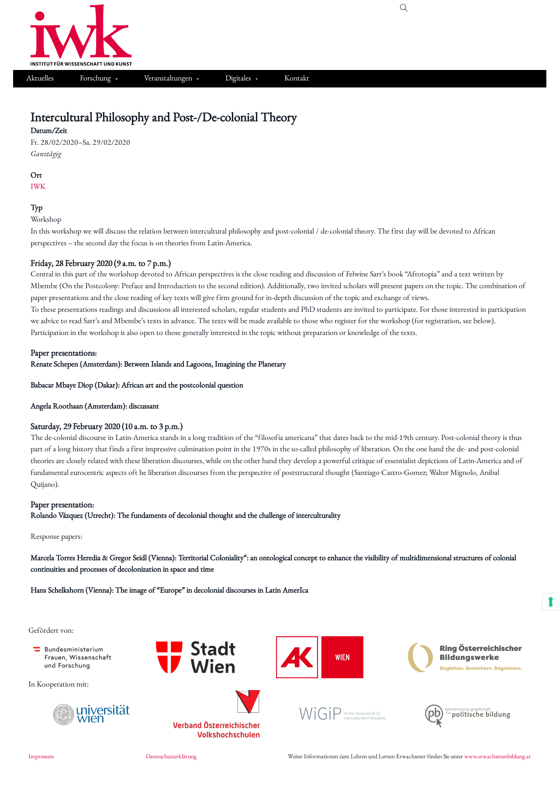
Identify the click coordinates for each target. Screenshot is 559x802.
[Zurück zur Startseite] (74, 35)
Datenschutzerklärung (171, 756)
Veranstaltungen (168, 78)
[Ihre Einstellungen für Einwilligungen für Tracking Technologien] (550, 601)
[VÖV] (216, 714)
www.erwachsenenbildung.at (497, 756)
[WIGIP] (342, 714)
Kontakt (296, 78)
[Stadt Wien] (195, 657)
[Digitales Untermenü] (256, 79)
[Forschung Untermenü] (116, 79)
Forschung (95, 78)
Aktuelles (40, 78)
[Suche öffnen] (404, 8)
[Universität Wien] (91, 714)
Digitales (238, 78)
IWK (38, 186)
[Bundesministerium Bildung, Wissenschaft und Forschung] (72, 657)
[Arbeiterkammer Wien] (319, 657)
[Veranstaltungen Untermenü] (198, 79)
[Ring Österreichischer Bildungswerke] (465, 657)
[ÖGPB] (467, 714)
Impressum (41, 756)
